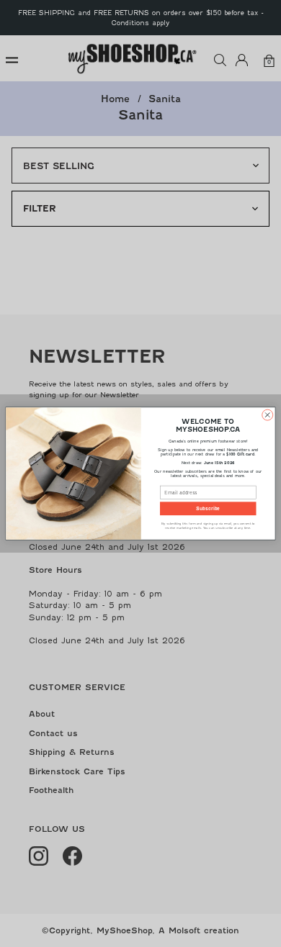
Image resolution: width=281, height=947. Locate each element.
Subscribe (208, 508)
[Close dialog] (267, 414)
